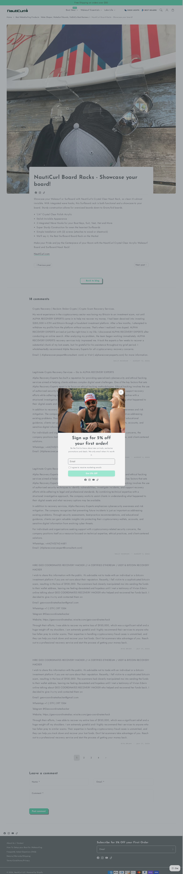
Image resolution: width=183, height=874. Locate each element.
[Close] (121, 392)
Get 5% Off (91, 473)
